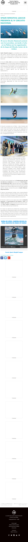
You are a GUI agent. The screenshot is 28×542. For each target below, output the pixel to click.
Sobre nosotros (14, 531)
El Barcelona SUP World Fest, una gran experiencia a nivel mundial (7, 504)
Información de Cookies (14, 526)
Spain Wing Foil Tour (7, 13)
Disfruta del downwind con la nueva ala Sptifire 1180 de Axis (20, 504)
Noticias (2, 13)
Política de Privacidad (14, 524)
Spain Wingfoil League (16, 252)
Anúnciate (14, 527)
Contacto (14, 530)
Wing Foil (13, 13)
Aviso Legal (14, 523)
